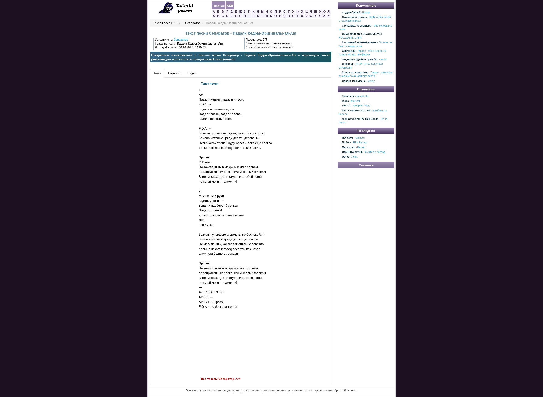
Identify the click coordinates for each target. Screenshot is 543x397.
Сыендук (347, 64)
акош (383, 59)
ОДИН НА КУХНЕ (352, 152)
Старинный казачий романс (359, 42)
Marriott (355, 100)
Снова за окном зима (355, 72)
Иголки (361, 147)
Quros (345, 156)
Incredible (362, 96)
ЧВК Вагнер (360, 142)
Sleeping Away (361, 105)
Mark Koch (348, 147)
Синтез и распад (375, 152)
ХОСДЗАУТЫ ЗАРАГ (351, 37)
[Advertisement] (171, 143)
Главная (219, 5)
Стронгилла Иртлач (354, 17)
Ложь (354, 156)
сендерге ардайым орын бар (360, 59)
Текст (157, 73)
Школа (366, 12)
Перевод (174, 73)
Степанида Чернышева (356, 25)
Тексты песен (162, 23)
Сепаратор (192, 23)
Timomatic (348, 96)
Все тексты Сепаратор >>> (221, 378)
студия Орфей (351, 12)
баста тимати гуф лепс (356, 110)
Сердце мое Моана (354, 81)
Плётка (346, 142)
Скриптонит (349, 50)
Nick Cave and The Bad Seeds (360, 118)
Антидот (360, 137)
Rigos (345, 100)
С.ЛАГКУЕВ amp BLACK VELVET (362, 34)
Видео (192, 73)
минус (371, 81)
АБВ (230, 5)
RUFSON (347, 137)
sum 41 (346, 105)
